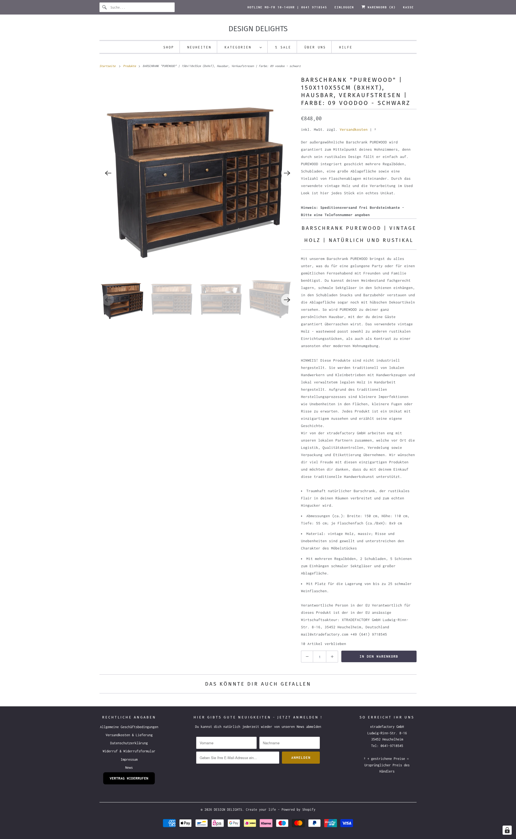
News (129, 768)
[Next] (287, 173)
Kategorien (241, 47)
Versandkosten (354, 129)
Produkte (130, 66)
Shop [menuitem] (168, 47)
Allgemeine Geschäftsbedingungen (129, 727)
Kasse (408, 7)
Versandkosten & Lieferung (129, 735)
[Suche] (104, 7)
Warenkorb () (381, 7)
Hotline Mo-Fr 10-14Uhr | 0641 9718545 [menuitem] (287, 7)
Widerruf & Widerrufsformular (129, 751)
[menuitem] (243, 47)
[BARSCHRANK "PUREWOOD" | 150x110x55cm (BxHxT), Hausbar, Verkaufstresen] (197, 173)
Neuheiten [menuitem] (199, 47)
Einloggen (344, 7)
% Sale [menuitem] (283, 47)
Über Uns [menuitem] (315, 47)
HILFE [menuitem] (346, 47)
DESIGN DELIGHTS (228, 809)
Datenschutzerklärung (129, 743)
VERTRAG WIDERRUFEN (129, 778)
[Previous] (108, 173)
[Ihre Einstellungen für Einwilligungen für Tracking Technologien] (507, 830)
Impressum (129, 759)
